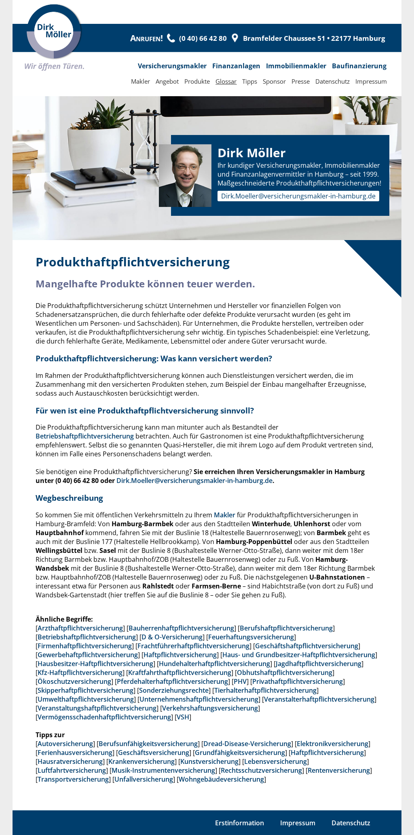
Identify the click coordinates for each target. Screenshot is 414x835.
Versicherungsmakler (172, 65)
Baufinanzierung (359, 65)
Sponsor (274, 81)
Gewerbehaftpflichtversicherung (88, 654)
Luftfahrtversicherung (72, 770)
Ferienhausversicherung (75, 752)
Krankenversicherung (141, 761)
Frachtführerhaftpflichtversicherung (193, 645)
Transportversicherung (73, 779)
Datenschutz (332, 81)
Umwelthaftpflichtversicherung (86, 699)
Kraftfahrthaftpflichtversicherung (179, 672)
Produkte (197, 81)
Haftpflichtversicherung (180, 654)
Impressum (371, 81)
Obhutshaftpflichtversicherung (284, 672)
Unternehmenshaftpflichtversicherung (198, 699)
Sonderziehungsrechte (174, 690)
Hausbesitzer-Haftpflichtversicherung (95, 663)
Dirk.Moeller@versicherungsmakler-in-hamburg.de (298, 196)
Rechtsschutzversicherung (261, 770)
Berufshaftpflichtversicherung (286, 628)
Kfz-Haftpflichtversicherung (80, 672)
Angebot (167, 81)
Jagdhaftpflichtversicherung (318, 663)
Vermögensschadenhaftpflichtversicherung (104, 717)
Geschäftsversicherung (153, 752)
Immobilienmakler (296, 65)
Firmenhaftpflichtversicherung (85, 645)
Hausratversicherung (70, 761)
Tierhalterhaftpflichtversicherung (265, 690)
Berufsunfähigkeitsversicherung (148, 743)
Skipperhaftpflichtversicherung (85, 690)
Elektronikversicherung (332, 743)
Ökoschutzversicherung (74, 681)
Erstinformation (239, 822)
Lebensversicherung (275, 761)
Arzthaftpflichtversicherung (80, 628)
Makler (140, 81)
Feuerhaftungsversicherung (251, 637)
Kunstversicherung (209, 761)
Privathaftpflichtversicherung (297, 681)
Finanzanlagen (236, 65)
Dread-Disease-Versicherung (247, 743)
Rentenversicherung (339, 770)
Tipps (249, 81)
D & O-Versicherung (172, 637)
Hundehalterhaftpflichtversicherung (214, 663)
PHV (240, 681)
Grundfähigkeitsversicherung (240, 752)
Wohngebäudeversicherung (221, 779)
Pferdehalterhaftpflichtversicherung (172, 681)
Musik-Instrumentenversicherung (163, 770)
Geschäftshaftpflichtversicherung (306, 645)
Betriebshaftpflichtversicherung (85, 436)
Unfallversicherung (143, 779)
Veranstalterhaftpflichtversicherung (319, 699)
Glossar (226, 81)
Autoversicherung (65, 743)
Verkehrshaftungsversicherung (210, 708)
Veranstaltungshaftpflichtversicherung (97, 708)
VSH (183, 717)
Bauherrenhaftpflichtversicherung (181, 628)
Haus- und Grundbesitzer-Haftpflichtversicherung (298, 654)
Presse (300, 81)
